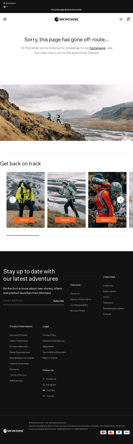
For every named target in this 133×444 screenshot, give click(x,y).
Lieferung (108, 285)
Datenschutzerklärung (53, 340)
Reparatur (108, 302)
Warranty (14, 369)
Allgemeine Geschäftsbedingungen (54, 349)
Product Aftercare (19, 346)
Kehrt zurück (109, 291)
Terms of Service (18, 375)
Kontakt (107, 314)
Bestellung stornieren (113, 308)
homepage (97, 48)
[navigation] (12, 199)
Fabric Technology (19, 340)
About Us (75, 293)
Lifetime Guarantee (19, 363)
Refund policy (16, 380)
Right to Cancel (50, 358)
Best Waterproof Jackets (22, 358)
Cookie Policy (49, 335)
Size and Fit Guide (18, 335)
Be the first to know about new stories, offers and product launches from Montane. (32, 291)
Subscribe (58, 301)
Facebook (51, 379)
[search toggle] (121, 19)
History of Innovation (80, 299)
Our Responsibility (79, 305)
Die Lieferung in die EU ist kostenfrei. (66, 9)
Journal (50, 396)
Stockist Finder (77, 310)
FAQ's (106, 297)
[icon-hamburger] (5, 19)
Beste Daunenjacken (20, 352)
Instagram (51, 384)
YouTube (50, 390)
